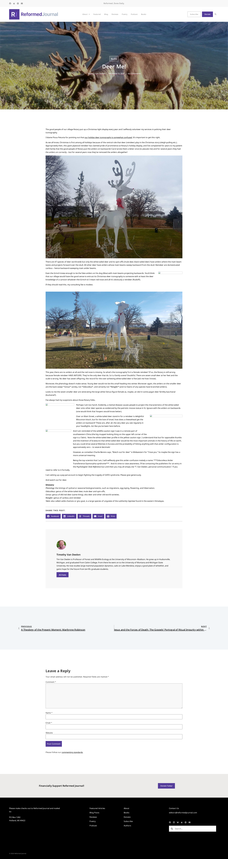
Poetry (124, 14)
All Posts (62, 575)
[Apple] (14, 3)
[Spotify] (18, 3)
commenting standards (72, 752)
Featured (97, 14)
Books (143, 14)
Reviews (115, 14)
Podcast (134, 14)
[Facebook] (10, 3)
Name (49, 713)
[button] (215, 14)
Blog (106, 14)
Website (49, 733)
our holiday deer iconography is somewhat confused (108, 137)
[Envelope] (22, 3)
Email (49, 723)
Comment (51, 682)
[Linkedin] (174, 822)
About (84, 14)
